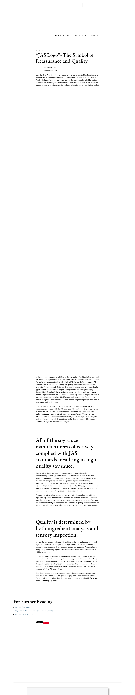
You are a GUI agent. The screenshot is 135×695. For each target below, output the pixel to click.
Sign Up (94, 35)
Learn (56, 35)
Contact (83, 35)
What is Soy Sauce (22, 607)
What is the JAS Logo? (24, 614)
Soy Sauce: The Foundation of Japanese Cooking (34, 611)
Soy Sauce (39, 51)
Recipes (67, 35)
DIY (75, 35)
